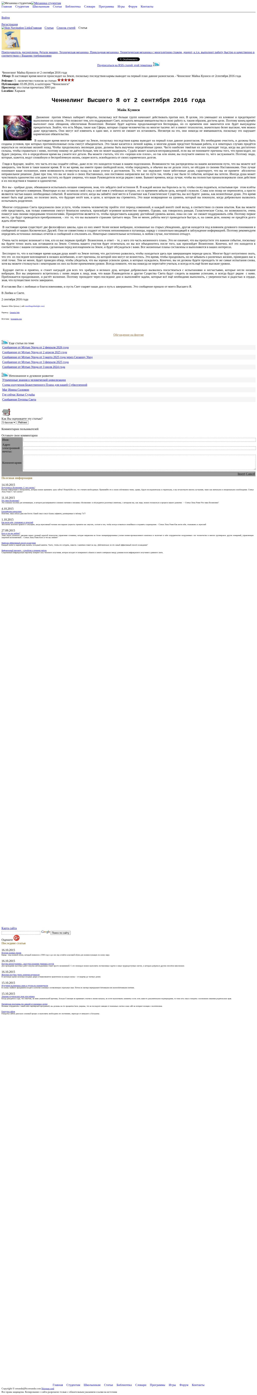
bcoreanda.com (16, 319)
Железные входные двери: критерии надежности (21, 975)
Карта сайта (9, 928)
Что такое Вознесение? (10, 501)
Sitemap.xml (47, 1388)
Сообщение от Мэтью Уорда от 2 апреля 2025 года (34, 352)
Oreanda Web (15, 312)
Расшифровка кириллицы (12, 511)
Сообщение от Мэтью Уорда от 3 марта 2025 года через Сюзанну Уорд (47, 357)
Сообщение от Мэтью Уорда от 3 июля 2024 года (33, 367)
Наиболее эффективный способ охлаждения (19, 543)
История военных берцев (11, 953)
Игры (121, 6)
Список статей (66, 27)
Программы (106, 6)
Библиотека (73, 6)
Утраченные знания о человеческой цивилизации (34, 379)
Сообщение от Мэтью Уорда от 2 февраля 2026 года (35, 347)
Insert (241, 473)
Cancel (250, 473)
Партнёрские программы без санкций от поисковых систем (24, 1004)
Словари (89, 6)
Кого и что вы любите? (11, 533)
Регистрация (10, 24)
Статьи (57, 6)
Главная (7, 6)
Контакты (147, 6)
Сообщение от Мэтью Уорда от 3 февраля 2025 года (35, 362)
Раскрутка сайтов (8, 1011)
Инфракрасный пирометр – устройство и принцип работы (24, 550)
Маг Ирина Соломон (15, 389)
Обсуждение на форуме (128, 334)
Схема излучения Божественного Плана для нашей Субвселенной (44, 384)
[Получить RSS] (5, 343)
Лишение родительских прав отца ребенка (18, 996)
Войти (6, 17)
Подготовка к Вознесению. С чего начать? (18, 488)
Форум (132, 6)
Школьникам (41, 6)
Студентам (22, 6)
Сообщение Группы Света (19, 399)
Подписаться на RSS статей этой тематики (124, 65)
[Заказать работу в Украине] (11, 48)
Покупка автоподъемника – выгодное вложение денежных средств (28, 964)
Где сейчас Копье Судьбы (18, 394)
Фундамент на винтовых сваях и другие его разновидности (25, 986)
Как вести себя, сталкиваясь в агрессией (17, 522)
